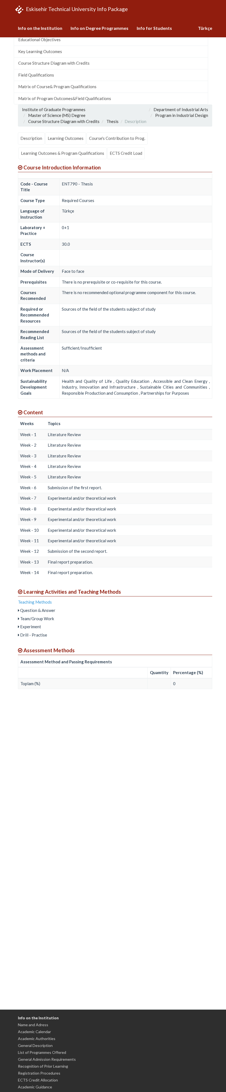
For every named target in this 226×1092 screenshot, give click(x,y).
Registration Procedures (39, 1073)
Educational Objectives (39, 39)
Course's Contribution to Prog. (117, 138)
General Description (35, 1045)
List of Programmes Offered (42, 1052)
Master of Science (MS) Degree (56, 115)
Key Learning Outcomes (40, 51)
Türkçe (205, 28)
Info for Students (154, 28)
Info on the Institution (40, 28)
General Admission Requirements (47, 1059)
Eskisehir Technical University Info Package (76, 9)
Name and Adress (33, 1024)
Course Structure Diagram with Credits (54, 63)
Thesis (112, 121)
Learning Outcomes (66, 138)
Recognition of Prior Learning (43, 1066)
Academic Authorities (36, 1038)
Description (31, 138)
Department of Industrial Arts (181, 109)
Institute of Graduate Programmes (53, 109)
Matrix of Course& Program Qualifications (57, 86)
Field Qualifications (36, 74)
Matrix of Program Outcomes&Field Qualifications (64, 98)
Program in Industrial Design (181, 115)
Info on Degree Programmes (99, 28)
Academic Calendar (34, 1031)
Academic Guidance (35, 1087)
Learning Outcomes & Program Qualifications (62, 153)
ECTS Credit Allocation (38, 1080)
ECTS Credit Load (126, 153)
